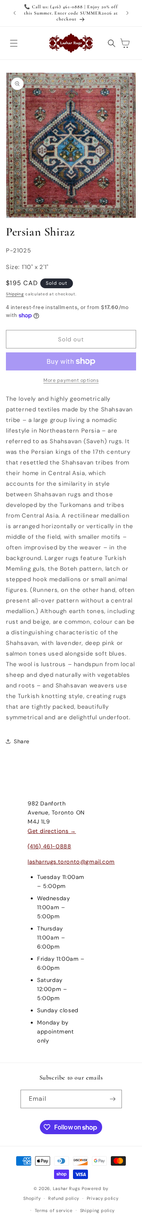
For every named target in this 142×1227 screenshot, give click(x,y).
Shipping (15, 294)
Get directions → (52, 831)
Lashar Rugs (66, 1188)
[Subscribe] (112, 1099)
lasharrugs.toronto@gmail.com (71, 861)
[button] (14, 43)
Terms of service (54, 1210)
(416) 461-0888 (49, 846)
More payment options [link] (71, 380)
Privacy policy (103, 1198)
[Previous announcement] (14, 13)
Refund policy (63, 1198)
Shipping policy (97, 1210)
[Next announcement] (127, 13)
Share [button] (22, 741)
